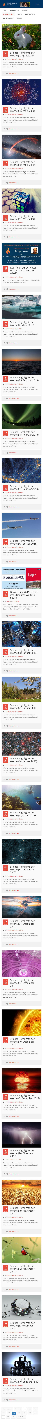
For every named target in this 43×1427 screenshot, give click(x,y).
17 (35, 1409)
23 (30, 1413)
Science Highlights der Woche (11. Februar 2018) (24, 487)
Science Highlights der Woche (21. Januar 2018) (23, 706)
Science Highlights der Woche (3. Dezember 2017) (25, 1097)
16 (29, 1409)
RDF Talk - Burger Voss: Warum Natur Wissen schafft (23, 270)
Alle (4, 10)
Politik (19, 14)
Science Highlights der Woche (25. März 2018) (22, 109)
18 (3, 1413)
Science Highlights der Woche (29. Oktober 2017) (24, 1380)
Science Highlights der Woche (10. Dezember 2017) (22, 1041)
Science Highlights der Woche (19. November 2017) (22, 1210)
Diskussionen (8, 18)
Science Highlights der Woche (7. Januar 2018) (23, 814)
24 (35, 1413)
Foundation (14, 10)
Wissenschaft (8, 14)
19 (9, 1413)
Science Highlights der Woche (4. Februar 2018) (23, 542)
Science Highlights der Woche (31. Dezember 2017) (22, 869)
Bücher (19, 18)
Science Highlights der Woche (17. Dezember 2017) (22, 982)
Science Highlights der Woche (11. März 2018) (22, 217)
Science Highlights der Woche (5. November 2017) (22, 1325)
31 (13, 1417)
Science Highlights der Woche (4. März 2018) (22, 323)
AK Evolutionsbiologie (12, 601)
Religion (25, 10)
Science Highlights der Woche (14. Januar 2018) (23, 760)
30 (8, 1417)
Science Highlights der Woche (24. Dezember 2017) (22, 923)
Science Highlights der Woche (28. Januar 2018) (23, 651)
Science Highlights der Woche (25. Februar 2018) (24, 379)
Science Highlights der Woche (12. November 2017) (22, 1268)
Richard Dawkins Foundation (14, 59)
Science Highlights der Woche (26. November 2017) (22, 1153)
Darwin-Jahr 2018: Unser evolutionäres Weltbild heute (23, 594)
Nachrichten (30, 14)
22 (24, 1413)
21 (19, 1413)
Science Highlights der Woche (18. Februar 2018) (24, 433)
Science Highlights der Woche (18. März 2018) (22, 163)
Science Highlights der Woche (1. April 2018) (22, 54)
